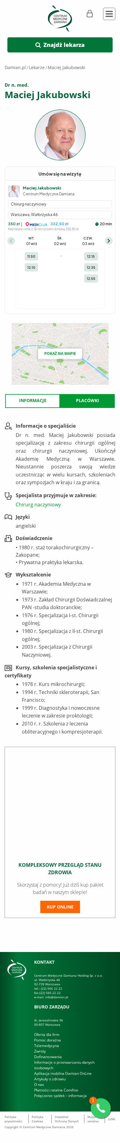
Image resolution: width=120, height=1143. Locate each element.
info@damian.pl (56, 997)
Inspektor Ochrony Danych (67, 1119)
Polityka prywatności (13, 1119)
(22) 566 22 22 (51, 988)
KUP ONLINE (60, 907)
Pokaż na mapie (60, 353)
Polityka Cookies (37, 1119)
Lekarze (37, 67)
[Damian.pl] (60, 18)
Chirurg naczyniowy (38, 504)
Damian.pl (15, 67)
